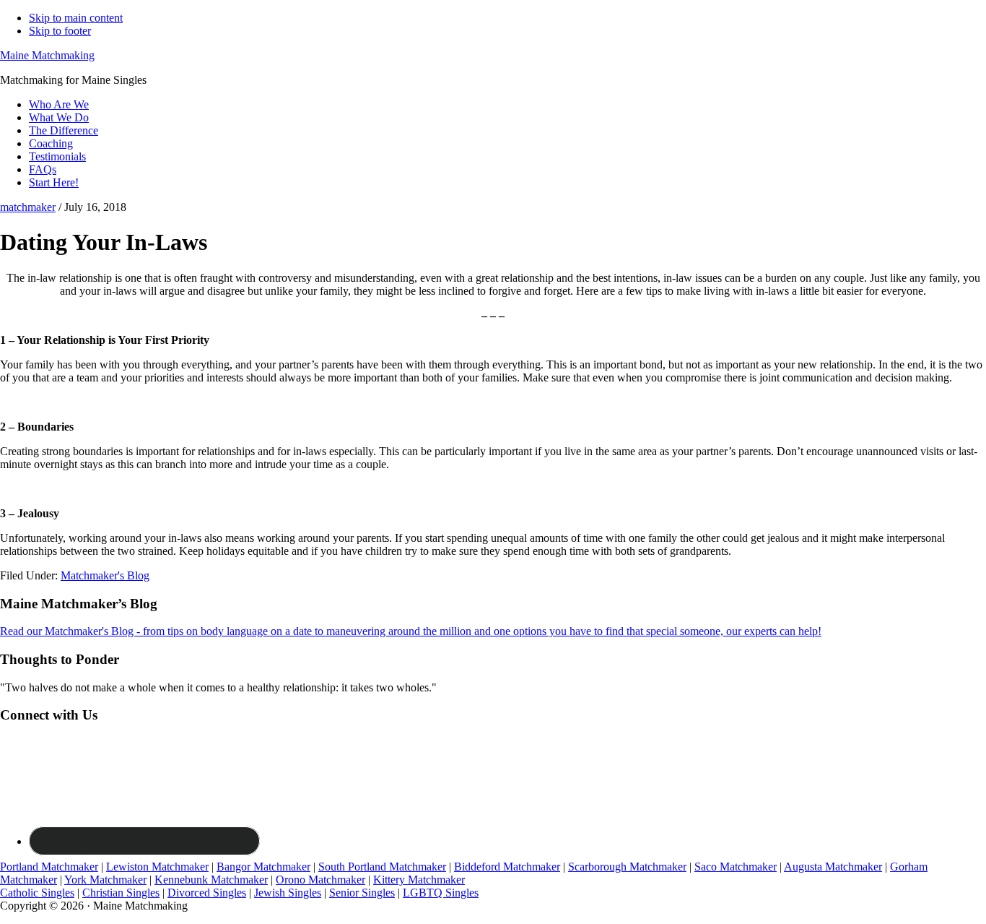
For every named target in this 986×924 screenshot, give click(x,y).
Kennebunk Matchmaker (211, 879)
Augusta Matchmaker (833, 866)
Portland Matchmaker (49, 866)
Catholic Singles (37, 892)
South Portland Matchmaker (382, 866)
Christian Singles (121, 892)
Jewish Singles (287, 892)
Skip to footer (60, 31)
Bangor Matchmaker (263, 866)
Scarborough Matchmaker (627, 866)
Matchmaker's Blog (105, 575)
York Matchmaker (105, 879)
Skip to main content (76, 18)
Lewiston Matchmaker (157, 866)
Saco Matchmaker (735, 866)
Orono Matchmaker (320, 879)
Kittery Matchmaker (419, 879)
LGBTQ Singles (441, 892)
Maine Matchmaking (47, 55)
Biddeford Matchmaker (507, 866)
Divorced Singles (206, 892)
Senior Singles (362, 892)
